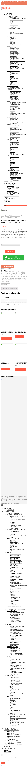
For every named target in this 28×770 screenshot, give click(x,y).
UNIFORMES (7, 12)
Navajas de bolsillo (14, 97)
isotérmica (22, 278)
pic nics (15, 279)
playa (2, 281)
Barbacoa (12, 76)
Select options (6, 338)
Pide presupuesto (7, 266)
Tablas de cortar (13, 114)
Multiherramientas (14, 96)
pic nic (10, 279)
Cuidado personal (14, 175)
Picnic (11, 82)
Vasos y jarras (13, 115)
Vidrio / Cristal (13, 27)
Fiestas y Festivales (14, 24)
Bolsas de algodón (14, 49)
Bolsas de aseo (13, 51)
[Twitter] (3, 270)
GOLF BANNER (10, 191)
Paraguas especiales (14, 142)
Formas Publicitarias (13, 503)
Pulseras (12, 34)
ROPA (8, 155)
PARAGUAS (9, 139)
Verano (7, 281)
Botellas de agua (13, 150)
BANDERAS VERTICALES (12, 188)
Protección (12, 179)
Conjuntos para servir (14, 107)
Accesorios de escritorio (15, 125)
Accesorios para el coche (15, 91)
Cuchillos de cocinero (15, 108)
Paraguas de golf (14, 140)
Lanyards (12, 31)
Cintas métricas (13, 93)
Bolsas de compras (14, 52)
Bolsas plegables (14, 66)
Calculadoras (13, 130)
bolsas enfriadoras (21, 276)
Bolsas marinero (13, 63)
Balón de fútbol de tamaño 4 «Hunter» (20, 331)
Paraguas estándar (14, 143)
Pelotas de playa (13, 81)
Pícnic (19, 279)
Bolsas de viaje (13, 56)
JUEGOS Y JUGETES (11, 117)
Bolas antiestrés (13, 29)
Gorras (11, 165)
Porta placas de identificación (16, 33)
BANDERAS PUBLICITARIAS (10, 183)
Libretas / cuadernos (14, 132)
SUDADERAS (10, 13)
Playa (11, 83)
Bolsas (7, 216)
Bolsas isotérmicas (14, 62)
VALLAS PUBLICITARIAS (9, 198)
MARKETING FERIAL (8, 182)
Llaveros (12, 32)
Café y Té (12, 21)
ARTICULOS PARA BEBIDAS (13, 17)
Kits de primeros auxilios (15, 177)
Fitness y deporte (14, 78)
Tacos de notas (13, 138)
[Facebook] (1, 270)
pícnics (24, 279)
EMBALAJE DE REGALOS (12, 86)
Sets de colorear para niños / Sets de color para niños (18, 653)
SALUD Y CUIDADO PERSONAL (14, 170)
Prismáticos (12, 84)
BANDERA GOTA (10, 186)
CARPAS (8, 189)
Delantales (12, 109)
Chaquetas (12, 162)
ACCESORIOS (10, 194)
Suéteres (12, 169)
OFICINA (9, 124)
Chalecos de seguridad (15, 92)
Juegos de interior (14, 119)
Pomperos (12, 120)
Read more (19, 336)
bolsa (11, 275)
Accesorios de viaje (14, 47)
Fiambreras (12, 110)
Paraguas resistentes (14, 145)
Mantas (11, 112)
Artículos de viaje (14, 73)
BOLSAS (8, 46)
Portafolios (12, 135)
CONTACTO (7, 201)
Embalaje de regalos (14, 87)
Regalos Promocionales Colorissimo (5, 363)
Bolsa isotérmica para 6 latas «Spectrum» (21, 362)
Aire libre (12, 72)
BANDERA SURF (10, 184)
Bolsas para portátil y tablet (16, 129)
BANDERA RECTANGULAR (13, 187)
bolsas (13, 276)
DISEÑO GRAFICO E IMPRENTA (11, 196)
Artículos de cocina (14, 105)
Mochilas (12, 69)
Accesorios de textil (14, 157)
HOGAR (8, 101)
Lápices (11, 41)
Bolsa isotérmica (5, 276)
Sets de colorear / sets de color (17, 44)
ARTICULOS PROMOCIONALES (14, 28)
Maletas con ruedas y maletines (17, 68)
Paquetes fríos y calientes (15, 178)
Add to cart (10, 251)
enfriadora (15, 278)
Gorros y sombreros (14, 167)
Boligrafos (12, 149)
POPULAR (9, 148)
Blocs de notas (13, 128)
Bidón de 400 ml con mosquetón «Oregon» (7, 331)
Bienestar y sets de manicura (16, 173)
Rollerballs (12, 43)
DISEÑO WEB (7, 197)
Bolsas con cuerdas (14, 48)
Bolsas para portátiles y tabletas (17, 64)
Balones (11, 74)
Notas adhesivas (13, 133)
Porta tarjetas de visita (15, 137)
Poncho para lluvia (14, 147)
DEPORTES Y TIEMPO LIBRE (13, 71)
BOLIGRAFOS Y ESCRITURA (13, 36)
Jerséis (11, 168)
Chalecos (12, 160)
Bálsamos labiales (14, 172)
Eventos (11, 23)
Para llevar (12, 26)
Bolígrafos (12, 37)
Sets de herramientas (14, 99)
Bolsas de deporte (14, 59)
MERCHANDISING (8, 14)
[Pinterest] (5, 270)
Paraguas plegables (14, 144)
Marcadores (12, 42)
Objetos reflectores (14, 98)
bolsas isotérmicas (6, 278)
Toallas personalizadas (15, 180)
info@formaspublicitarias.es (8, 1)
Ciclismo (12, 77)
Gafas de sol (12, 79)
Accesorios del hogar (14, 103)
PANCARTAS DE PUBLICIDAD (13, 193)
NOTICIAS (6, 200)
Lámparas (12, 94)
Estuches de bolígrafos (15, 39)
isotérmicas (4, 279)
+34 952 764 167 (21, 1)
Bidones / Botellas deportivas (16, 19)
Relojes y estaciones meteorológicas (18, 113)
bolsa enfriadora (19, 275)
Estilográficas (13, 38)
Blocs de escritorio (14, 127)
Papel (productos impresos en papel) (18, 134)
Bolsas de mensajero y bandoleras (17, 54)
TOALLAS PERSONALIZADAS (13, 16)
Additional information (10, 288)
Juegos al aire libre (14, 118)
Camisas (12, 158)
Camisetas (12, 159)
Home (2, 216)
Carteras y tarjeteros (14, 67)
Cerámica (12, 22)
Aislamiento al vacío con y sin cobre (18, 18)
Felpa (11, 164)
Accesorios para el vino (15, 104)
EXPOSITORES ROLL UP (12, 192)
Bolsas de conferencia (15, 53)
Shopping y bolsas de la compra (17, 58)
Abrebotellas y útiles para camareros (18, 102)
